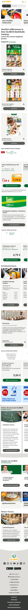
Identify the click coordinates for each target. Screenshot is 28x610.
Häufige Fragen (14, 574)
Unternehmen (14, 587)
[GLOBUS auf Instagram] (7, 563)
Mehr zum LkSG (11, 540)
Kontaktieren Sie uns (15, 576)
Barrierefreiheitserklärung (14, 607)
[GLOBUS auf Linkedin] (21, 563)
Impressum (14, 597)
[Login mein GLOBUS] (25, 2)
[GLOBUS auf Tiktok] (17, 563)
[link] (11, 17)
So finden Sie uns (14, 585)
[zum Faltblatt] (14, 55)
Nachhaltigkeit (14, 590)
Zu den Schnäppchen (14, 224)
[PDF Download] (25, 342)
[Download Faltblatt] (23, 69)
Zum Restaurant (14, 345)
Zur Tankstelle (10, 305)
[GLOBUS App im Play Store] (17, 569)
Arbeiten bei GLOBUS (14, 592)
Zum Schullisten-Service (11, 450)
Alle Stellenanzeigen (6, 462)
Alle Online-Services (6, 409)
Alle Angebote (12, 42)
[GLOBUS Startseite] (6, 2)
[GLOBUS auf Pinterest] (11, 563)
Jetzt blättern (14, 74)
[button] (6, 6)
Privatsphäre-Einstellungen (14, 602)
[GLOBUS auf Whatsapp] (24, 563)
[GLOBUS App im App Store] (9, 569)
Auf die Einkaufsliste (12, 185)
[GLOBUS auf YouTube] (14, 563)
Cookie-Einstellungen (14, 605)
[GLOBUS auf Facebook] (4, 563)
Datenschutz (14, 599)
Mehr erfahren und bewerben (11, 485)
